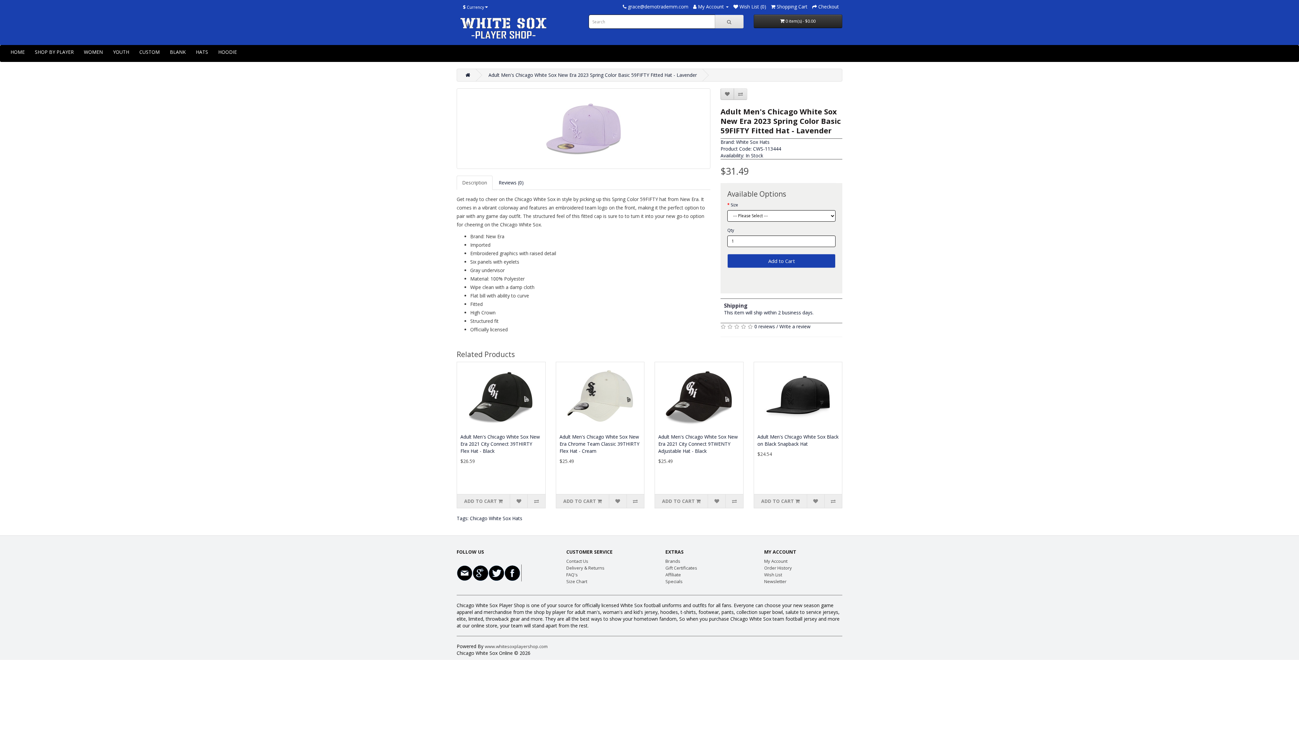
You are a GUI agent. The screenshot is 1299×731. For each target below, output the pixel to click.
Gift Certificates (681, 568)
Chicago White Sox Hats (496, 518)
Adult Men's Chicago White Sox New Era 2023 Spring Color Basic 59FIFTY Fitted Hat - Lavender (592, 75)
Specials (674, 581)
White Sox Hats (753, 142)
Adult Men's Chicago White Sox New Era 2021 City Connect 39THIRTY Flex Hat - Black (500, 444)
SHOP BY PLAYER (54, 52)
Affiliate (673, 575)
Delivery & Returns (585, 568)
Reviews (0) (511, 182)
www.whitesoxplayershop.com (516, 646)
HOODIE (227, 52)
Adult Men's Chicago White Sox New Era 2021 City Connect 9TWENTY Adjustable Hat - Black (698, 444)
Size (734, 205)
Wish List (773, 575)
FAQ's (572, 575)
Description (474, 182)
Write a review (795, 326)
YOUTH (121, 52)
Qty (730, 230)
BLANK (178, 52)
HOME (17, 52)
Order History (778, 568)
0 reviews (764, 326)
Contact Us (577, 561)
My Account (776, 561)
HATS (202, 52)
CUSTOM (149, 52)
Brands (672, 561)
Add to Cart (781, 261)
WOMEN (93, 52)
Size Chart (576, 581)
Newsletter (775, 581)
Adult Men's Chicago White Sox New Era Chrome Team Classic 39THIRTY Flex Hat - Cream (599, 444)
